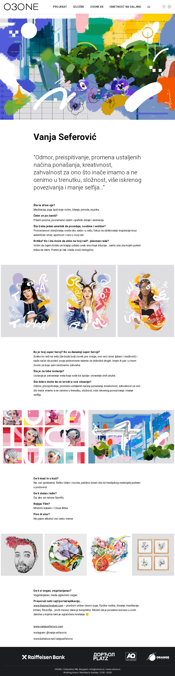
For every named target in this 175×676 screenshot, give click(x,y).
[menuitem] (60, 7)
